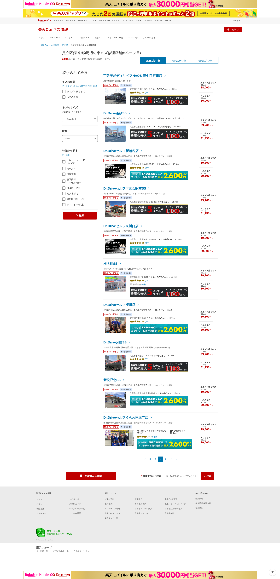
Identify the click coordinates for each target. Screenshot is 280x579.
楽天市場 (236, 20)
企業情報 (199, 499)
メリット (69, 37)
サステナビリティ (81, 551)
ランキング (133, 37)
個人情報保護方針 (203, 503)
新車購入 (138, 499)
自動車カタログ (141, 513)
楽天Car (44, 45)
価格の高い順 (205, 60)
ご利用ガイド (83, 37)
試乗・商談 (109, 499)
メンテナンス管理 (112, 509)
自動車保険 (169, 513)
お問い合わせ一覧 (61, 551)
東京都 (65, 45)
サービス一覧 (42, 551)
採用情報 (199, 508)
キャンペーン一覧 (115, 37)
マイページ (55, 37)
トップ (42, 37)
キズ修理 (55, 45)
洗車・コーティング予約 (175, 504)
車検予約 (108, 504)
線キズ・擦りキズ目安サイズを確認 (81, 86)
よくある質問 (149, 37)
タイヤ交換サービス (173, 509)
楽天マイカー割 (111, 518)
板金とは (98, 37)
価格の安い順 (179, 60)
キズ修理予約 (140, 504)
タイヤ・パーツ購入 (143, 509)
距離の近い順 (153, 60)
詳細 (67, 155)
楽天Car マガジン (112, 513)
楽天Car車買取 (171, 499)
